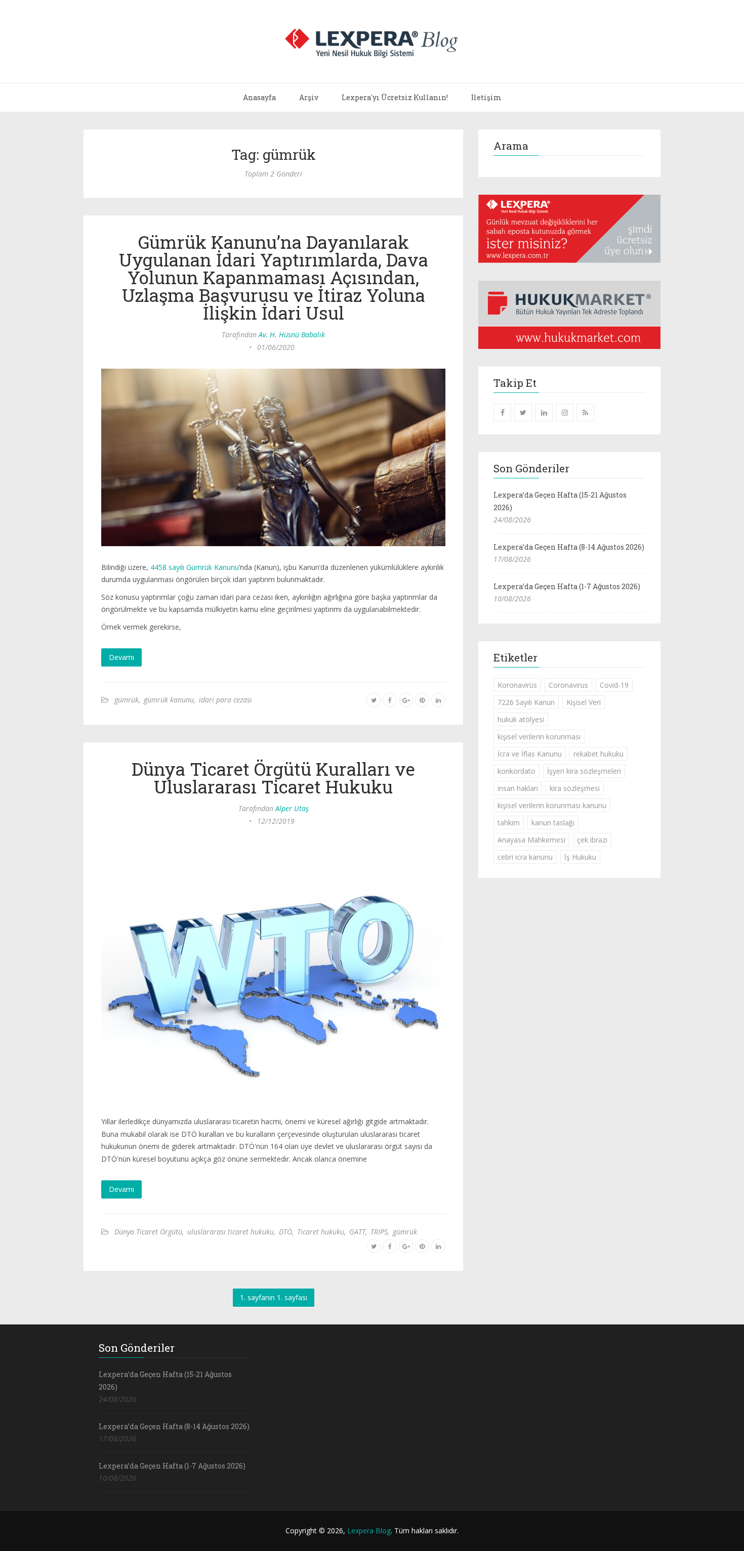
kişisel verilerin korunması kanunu (552, 805)
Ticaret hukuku (320, 1231)
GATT (357, 1231)
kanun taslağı (552, 822)
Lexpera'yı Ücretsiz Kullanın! (395, 97)
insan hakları (518, 788)
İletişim (486, 97)
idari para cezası (225, 699)
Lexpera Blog (369, 1530)
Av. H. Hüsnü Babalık (292, 334)
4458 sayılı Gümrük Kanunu (194, 567)
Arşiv (308, 97)
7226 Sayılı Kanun (526, 702)
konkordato (516, 771)
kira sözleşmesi (575, 788)
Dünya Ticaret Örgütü (148, 1231)
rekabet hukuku (598, 754)
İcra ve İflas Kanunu (530, 754)
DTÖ (285, 1231)
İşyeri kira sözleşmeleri (584, 771)
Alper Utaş (292, 808)
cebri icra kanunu (525, 857)
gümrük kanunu (169, 699)
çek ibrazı (592, 840)
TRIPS (379, 1231)
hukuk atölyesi (521, 719)
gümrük (126, 699)
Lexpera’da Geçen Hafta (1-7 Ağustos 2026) (566, 586)
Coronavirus (568, 685)
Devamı (121, 657)
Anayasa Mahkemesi (531, 840)
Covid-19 (614, 685)
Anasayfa (259, 97)
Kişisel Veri (583, 702)
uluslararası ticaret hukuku (230, 1231)
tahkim (509, 822)
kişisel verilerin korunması (539, 736)
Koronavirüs (517, 685)
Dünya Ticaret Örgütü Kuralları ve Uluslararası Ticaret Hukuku (273, 777)
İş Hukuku (580, 857)
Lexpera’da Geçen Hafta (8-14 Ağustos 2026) (568, 547)
